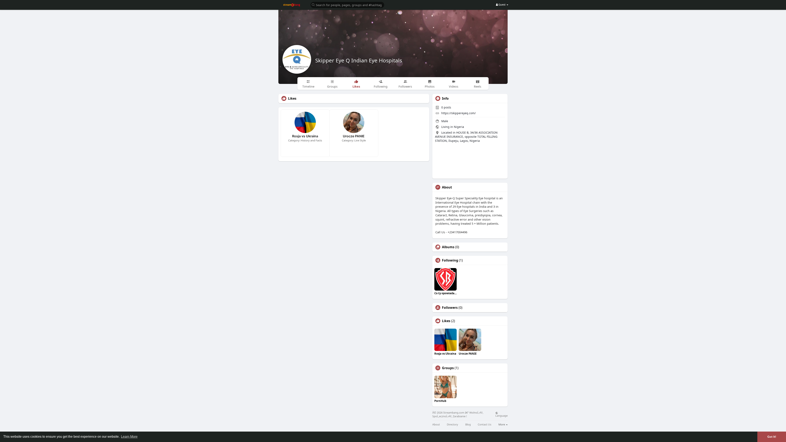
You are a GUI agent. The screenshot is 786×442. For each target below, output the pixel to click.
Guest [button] (502, 4)
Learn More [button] (129, 436)
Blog (468, 424)
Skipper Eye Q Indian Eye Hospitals (358, 60)
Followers (450, 307)
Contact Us (484, 424)
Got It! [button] (771, 436)
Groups (448, 368)
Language (501, 415)
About (436, 424)
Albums (448, 247)
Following (450, 260)
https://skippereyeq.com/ (458, 113)
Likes (446, 320)
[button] (347, 4)
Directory (452, 424)
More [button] (502, 424)
